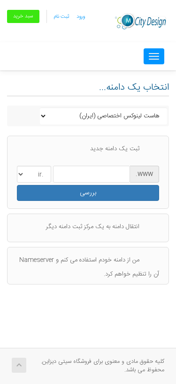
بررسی (88, 193)
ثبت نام (61, 16)
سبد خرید (23, 16)
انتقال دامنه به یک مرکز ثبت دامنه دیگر (92, 227)
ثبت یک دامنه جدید (114, 149)
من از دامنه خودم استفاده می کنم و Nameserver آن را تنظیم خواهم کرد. (89, 266)
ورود (81, 16)
